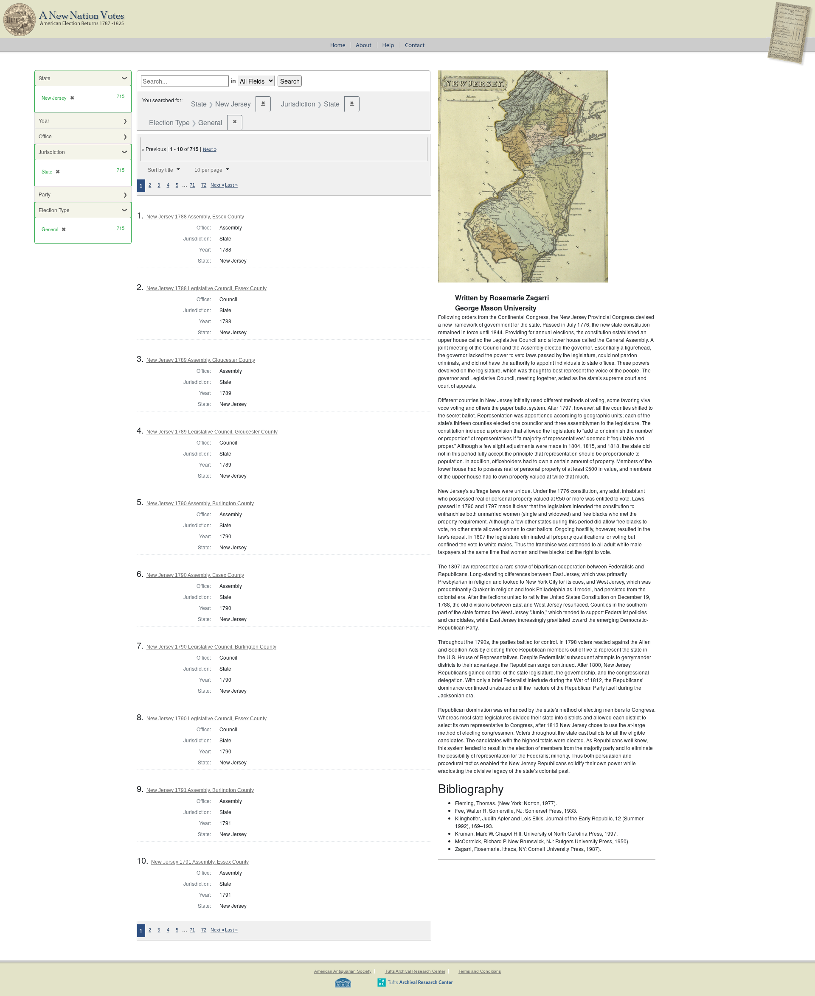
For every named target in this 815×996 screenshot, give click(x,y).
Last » (231, 184)
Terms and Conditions (479, 971)
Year (44, 120)
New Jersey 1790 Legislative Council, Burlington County (211, 647)
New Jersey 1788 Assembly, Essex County (195, 217)
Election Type (54, 209)
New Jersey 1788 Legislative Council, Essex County (206, 288)
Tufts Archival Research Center (415, 971)
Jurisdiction (52, 151)
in (233, 80)
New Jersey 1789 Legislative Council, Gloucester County (212, 432)
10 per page (208, 170)
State (45, 77)
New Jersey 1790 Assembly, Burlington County (200, 503)
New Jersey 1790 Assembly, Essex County (195, 575)
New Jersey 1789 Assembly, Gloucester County (200, 360)
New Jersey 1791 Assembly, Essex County (200, 862)
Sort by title (160, 170)
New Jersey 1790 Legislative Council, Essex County (206, 719)
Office (45, 136)
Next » (209, 149)
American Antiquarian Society (342, 971)
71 (192, 184)
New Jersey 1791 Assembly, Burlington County (200, 790)
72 (203, 184)
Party (45, 194)
